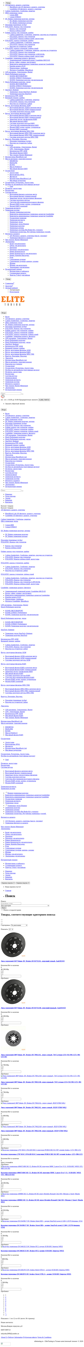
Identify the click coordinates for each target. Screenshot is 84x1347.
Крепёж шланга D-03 (17, 66)
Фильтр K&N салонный (18, 129)
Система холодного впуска (20, 200)
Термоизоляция (11, 378)
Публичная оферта (30, 1337)
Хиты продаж (10, 496)
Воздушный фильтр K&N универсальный (25, 117)
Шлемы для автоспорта (18, 265)
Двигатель (9, 145)
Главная (8, 890)
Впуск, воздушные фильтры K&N (18, 113)
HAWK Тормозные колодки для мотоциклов (26, 80)
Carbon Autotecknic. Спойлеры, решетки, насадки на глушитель (33, 34)
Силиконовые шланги (18, 273)
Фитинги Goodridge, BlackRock (21, 70)
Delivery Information (15, 1337)
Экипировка (10, 242)
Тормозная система (12, 210)
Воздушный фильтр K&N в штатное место (25, 115)
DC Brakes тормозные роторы (21, 23)
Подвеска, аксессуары (13, 188)
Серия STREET (15, 17)
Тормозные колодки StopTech (21, 94)
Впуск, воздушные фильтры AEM (18, 105)
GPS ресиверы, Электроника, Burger (18, 72)
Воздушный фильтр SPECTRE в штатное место (27, 133)
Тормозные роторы (17, 228)
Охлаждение (10, 171)
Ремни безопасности (17, 251)
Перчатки (13, 247)
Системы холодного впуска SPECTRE (24, 137)
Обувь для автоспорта (18, 246)
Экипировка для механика (19, 267)
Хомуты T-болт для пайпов (20, 275)
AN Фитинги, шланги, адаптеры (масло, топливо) (28, 236)
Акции (7, 498)
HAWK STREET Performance (20, 78)
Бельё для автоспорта (17, 244)
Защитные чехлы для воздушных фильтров (26, 198)
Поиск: (3, 901)
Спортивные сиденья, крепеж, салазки (24, 261)
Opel (11, 186)
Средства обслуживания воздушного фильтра (27, 202)
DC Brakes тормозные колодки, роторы (19, 19)
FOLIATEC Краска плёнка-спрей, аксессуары (27, 38)
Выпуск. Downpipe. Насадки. (16, 139)
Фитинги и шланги (12, 234)
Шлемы (12, 263)
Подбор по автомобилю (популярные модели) (22, 184)
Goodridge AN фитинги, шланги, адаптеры (25, 9)
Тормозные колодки (17, 226)
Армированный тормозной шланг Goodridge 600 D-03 (30, 60)
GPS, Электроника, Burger (19, 149)
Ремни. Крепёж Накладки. (19, 255)
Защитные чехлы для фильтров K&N (23, 119)
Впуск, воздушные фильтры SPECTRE (19, 131)
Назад (8, 3)
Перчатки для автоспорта (19, 249)
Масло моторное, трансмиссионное (18, 159)
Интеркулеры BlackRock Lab (16, 157)
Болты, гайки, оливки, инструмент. (23, 62)
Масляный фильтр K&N (19, 121)
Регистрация (14, 292)
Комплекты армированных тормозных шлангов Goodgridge (32, 64)
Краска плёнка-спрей (17, 31)
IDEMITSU (14, 161)
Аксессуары (14, 173)
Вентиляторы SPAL (17, 175)
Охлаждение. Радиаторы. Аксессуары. (19, 182)
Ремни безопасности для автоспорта (23, 253)
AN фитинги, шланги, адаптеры (17, 5)
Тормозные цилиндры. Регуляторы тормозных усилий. (30, 232)
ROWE (12, 165)
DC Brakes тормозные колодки (21, 21)
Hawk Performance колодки (15, 74)
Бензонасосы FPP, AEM (14, 96)
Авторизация (14, 290)
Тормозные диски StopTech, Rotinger (23, 92)
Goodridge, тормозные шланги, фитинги (20, 58)
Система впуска (11, 192)
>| (6, 1315)
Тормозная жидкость (13, 208)
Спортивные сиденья (17, 259)
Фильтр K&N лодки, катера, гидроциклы (25, 127)
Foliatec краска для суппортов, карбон (19, 33)
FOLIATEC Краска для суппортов (18, 27)
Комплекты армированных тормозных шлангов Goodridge (31, 216)
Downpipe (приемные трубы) (16, 25)
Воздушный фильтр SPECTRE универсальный (27, 135)
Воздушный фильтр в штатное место (23, 194)
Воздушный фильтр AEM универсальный (25, 109)
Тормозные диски (16, 222)
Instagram (8, 500)
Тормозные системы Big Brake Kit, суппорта (26, 230)
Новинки (8, 494)
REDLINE (13, 163)
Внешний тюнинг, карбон (15, 98)
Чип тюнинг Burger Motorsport (21, 155)
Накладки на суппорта (13, 364)
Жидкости (13, 176)
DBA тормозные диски (13, 13)
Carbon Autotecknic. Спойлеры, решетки (20, 11)
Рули (11, 257)
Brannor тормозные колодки (20, 212)
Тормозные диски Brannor (19, 224)
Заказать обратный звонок (15, 404)
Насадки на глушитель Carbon (21, 46)
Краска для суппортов (18, 29)
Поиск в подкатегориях (12, 910)
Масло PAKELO (16, 167)
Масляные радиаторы (18, 180)
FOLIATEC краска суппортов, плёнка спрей (21, 48)
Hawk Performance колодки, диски (18, 82)
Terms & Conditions (44, 1337)
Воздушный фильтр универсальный (23, 196)
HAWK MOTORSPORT (18, 76)
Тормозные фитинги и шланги (21, 238)
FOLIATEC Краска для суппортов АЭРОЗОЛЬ (27, 54)
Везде (7, 317)
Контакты (9, 502)
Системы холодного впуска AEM (22, 111)
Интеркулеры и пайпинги (19, 271)
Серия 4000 (14, 15)
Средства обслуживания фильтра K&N (24, 125)
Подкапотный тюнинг (13, 269)
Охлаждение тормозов (18, 218)
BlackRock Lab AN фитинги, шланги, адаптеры (27, 7)
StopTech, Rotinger (12, 90)
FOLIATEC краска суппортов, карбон (19, 40)
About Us (4, 1337)
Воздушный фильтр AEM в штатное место (25, 107)
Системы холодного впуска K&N (22, 123)
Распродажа (9, 190)
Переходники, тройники (19, 68)
